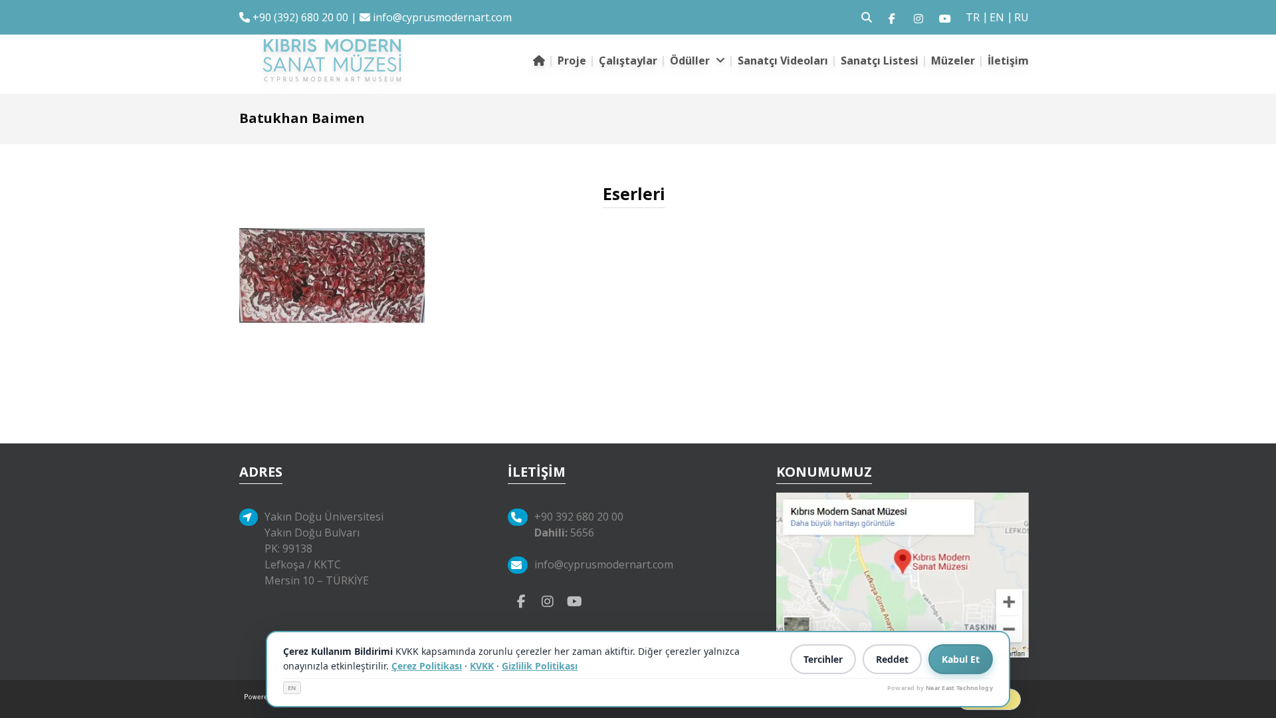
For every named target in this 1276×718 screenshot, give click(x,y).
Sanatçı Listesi (879, 60)
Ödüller (691, 60)
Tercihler (823, 659)
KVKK (482, 665)
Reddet (892, 659)
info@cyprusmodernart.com (442, 17)
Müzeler (953, 60)
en (997, 17)
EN (292, 687)
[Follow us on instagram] (918, 17)
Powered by (940, 687)
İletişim (1008, 60)
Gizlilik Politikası (540, 665)
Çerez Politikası (426, 665)
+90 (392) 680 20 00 (299, 17)
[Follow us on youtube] (945, 17)
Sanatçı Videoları (783, 60)
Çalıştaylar (628, 60)
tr (973, 17)
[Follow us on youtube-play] (574, 600)
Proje (572, 60)
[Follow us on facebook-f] (892, 17)
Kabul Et (961, 659)
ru (1021, 17)
